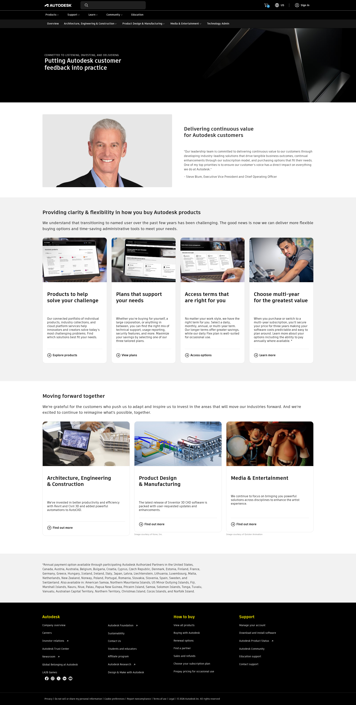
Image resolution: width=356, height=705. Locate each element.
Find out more (63, 528)
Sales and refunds (184, 656)
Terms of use (160, 698)
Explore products (65, 355)
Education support (250, 656)
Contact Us (114, 641)
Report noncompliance (139, 698)
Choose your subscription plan (192, 663)
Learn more (267, 355)
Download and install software (257, 633)
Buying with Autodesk (187, 633)
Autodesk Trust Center (55, 649)
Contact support (248, 664)
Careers (47, 633)
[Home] (58, 5)
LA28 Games (49, 672)
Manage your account (252, 625)
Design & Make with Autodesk (126, 672)
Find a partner (182, 648)
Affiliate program (118, 656)
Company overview (53, 625)
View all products (184, 625)
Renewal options (184, 640)
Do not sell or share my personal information (78, 698)
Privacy (48, 698)
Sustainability (116, 633)
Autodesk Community (252, 649)
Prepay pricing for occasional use (194, 671)
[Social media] (58, 678)
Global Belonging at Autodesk (60, 664)
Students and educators (122, 649)
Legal (172, 698)
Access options (201, 355)
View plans (129, 355)
